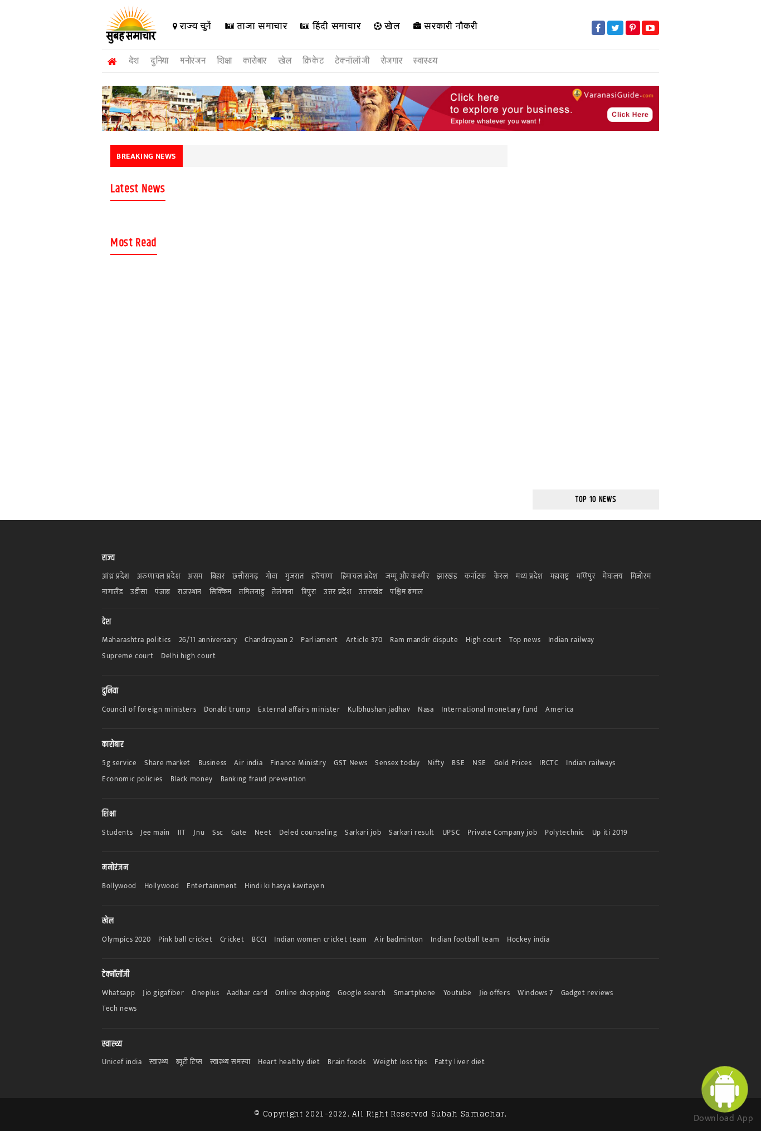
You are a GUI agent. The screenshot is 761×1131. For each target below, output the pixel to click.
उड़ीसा (138, 592)
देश (134, 61)
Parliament (319, 640)
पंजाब (162, 592)
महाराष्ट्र (559, 576)
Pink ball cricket (185, 939)
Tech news (119, 1008)
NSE (479, 763)
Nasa (426, 709)
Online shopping (302, 993)
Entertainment (212, 886)
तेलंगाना (283, 592)
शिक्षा (224, 61)
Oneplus (205, 993)
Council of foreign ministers (149, 709)
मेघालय (613, 576)
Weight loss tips (400, 1062)
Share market (167, 763)
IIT (182, 833)
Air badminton (398, 939)
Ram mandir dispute (424, 640)
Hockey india (528, 939)
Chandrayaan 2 (269, 640)
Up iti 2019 (610, 833)
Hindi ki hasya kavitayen (285, 886)
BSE (458, 763)
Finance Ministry (298, 763)
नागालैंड (112, 592)
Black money (191, 779)
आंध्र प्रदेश (115, 576)
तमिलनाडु (251, 592)
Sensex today (397, 763)
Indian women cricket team (320, 939)
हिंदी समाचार (335, 26)
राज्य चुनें (195, 26)
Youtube (457, 993)
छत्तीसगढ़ (245, 576)
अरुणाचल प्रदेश (159, 576)
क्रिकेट (313, 61)
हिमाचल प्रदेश (359, 576)
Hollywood (161, 886)
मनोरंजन (193, 61)
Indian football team (465, 939)
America (559, 709)
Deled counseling (308, 833)
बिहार (218, 576)
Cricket (232, 939)
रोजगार (392, 61)
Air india (248, 763)
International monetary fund (489, 709)
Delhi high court (188, 656)
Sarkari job (363, 833)
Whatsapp (118, 993)
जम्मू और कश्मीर (408, 576)
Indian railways (591, 763)
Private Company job (502, 833)
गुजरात (294, 576)
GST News (350, 763)
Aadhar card (247, 993)
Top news (524, 640)
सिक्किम (220, 592)
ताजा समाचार (260, 26)
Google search (362, 993)
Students (117, 833)
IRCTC (548, 763)
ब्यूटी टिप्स (189, 1062)
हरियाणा (322, 576)
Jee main (155, 833)
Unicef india (122, 1062)
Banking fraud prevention (264, 779)
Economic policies (132, 779)
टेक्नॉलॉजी (352, 61)
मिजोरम (641, 576)
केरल (501, 576)
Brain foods (346, 1062)
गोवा (271, 576)
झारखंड (447, 576)
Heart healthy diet (289, 1062)
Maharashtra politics (136, 640)
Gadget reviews (587, 993)
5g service (119, 763)
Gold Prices (513, 763)
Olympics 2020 (126, 939)
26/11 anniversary (208, 640)
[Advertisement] (47, 218)
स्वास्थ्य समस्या (230, 1062)
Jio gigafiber (163, 993)
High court (484, 640)
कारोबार (255, 61)
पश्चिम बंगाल (406, 592)
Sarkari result (412, 833)
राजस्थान (190, 592)
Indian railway (571, 640)
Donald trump (227, 709)
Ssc (217, 833)
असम (195, 576)
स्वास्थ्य (425, 61)
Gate (239, 833)
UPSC (451, 833)
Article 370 (364, 640)
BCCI (259, 939)
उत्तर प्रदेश (338, 592)
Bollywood (119, 886)
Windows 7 (535, 993)
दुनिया (159, 61)
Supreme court (127, 656)
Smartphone (415, 993)
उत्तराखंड (370, 592)
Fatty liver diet (460, 1062)
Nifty (435, 763)
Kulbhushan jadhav (379, 709)
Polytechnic (564, 833)
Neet (263, 833)
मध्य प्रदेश (529, 576)
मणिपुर (586, 576)
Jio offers (494, 993)
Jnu (198, 833)
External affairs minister (299, 709)
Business (212, 763)
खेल (391, 26)
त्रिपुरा (308, 592)
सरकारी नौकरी (450, 26)
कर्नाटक (475, 576)
